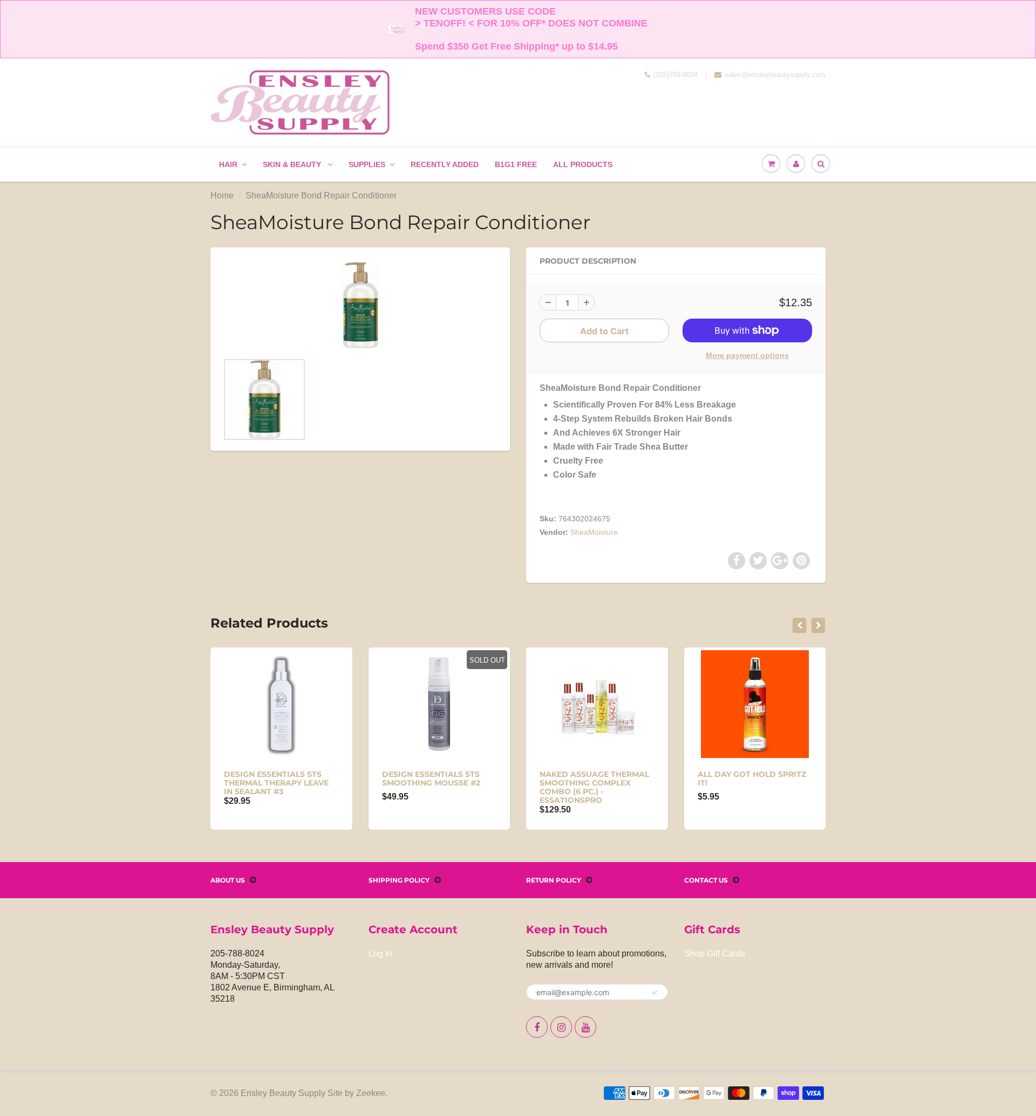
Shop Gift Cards (714, 953)
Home (222, 195)
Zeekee (370, 1093)
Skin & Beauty (293, 164)
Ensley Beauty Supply (283, 1093)
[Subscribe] (654, 992)
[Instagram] (561, 1027)
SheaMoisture (594, 532)
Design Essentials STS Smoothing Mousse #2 (431, 778)
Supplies (367, 164)
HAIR (228, 164)
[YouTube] (585, 1027)
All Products (582, 164)
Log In (380, 953)
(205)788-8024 (675, 75)
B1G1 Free (516, 164)
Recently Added (445, 164)
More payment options (747, 355)
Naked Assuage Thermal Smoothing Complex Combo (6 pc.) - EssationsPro (594, 787)
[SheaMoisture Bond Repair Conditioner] (360, 305)
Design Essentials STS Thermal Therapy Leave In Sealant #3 (276, 782)
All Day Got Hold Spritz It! (752, 778)
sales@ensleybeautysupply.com (775, 75)
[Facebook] (537, 1027)
